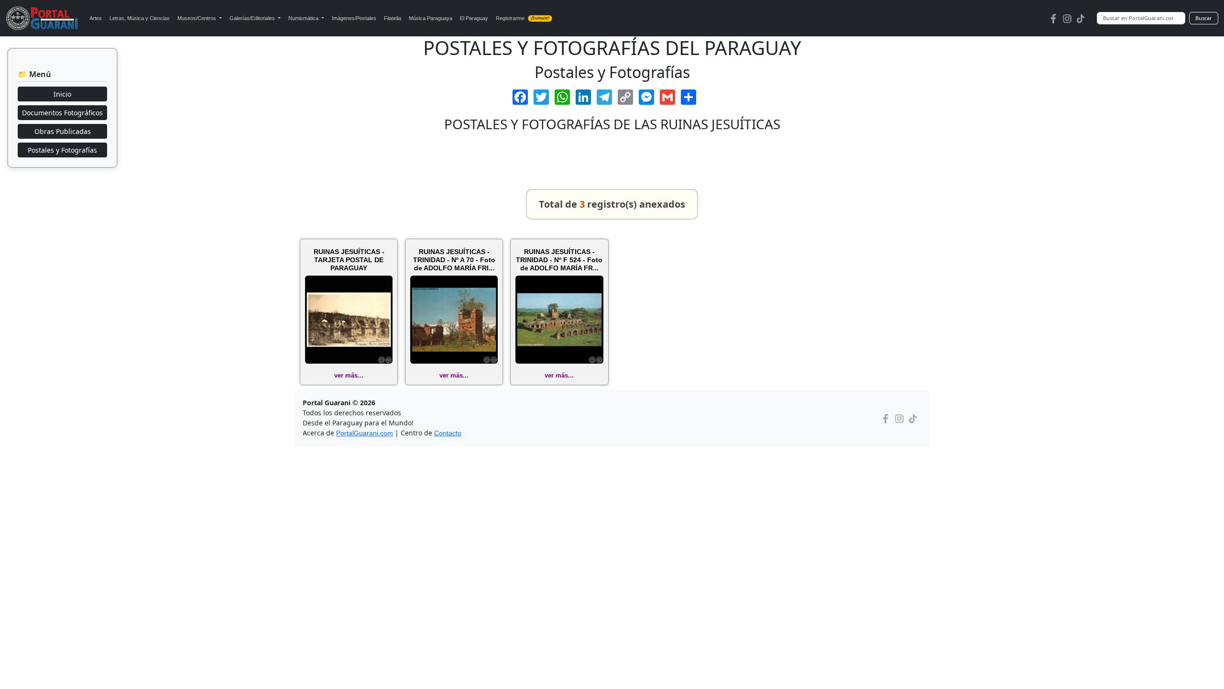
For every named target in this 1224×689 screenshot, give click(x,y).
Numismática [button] (304, 18)
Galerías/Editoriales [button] (253, 18)
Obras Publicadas (62, 131)
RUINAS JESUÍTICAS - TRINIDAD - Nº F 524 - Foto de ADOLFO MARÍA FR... (559, 260)
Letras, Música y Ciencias (139, 18)
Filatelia (392, 18)
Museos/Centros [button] (197, 18)
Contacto (447, 433)
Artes (95, 18)
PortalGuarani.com (364, 433)
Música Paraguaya (430, 18)
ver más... (348, 375)
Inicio (62, 94)
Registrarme (522, 18)
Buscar (1203, 18)
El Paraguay (474, 18)
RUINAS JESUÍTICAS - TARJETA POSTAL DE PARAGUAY (349, 260)
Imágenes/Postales (354, 18)
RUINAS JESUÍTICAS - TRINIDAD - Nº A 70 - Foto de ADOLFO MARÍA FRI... (454, 260)
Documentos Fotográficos (62, 112)
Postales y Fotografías (62, 150)
